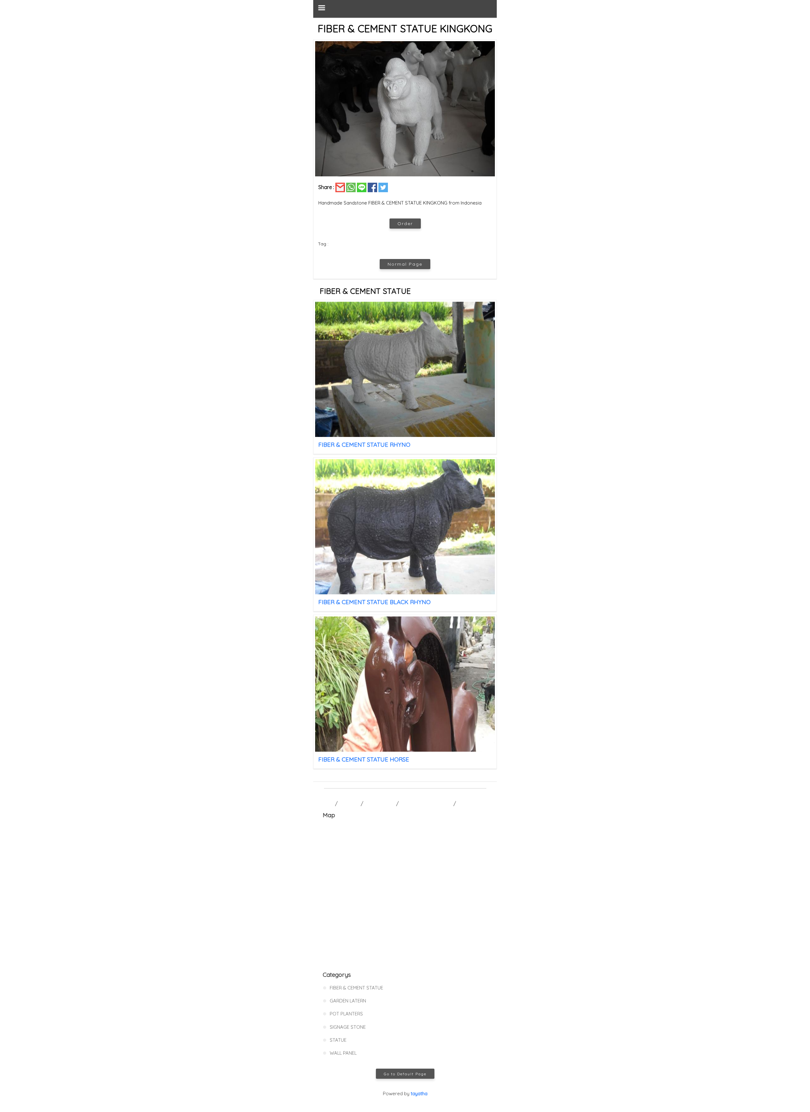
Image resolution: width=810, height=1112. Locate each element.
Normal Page (405, 264)
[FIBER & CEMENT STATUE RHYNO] (405, 369)
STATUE (338, 1040)
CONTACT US (379, 803)
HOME (327, 803)
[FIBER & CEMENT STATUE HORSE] (405, 684)
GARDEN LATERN (348, 1001)
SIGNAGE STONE (348, 1027)
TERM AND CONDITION (426, 803)
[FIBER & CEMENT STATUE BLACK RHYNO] (405, 526)
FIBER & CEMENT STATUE (356, 988)
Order (405, 223)
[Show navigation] (405, 9)
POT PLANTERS (346, 1014)
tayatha (419, 1093)
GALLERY (349, 803)
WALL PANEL (343, 1053)
